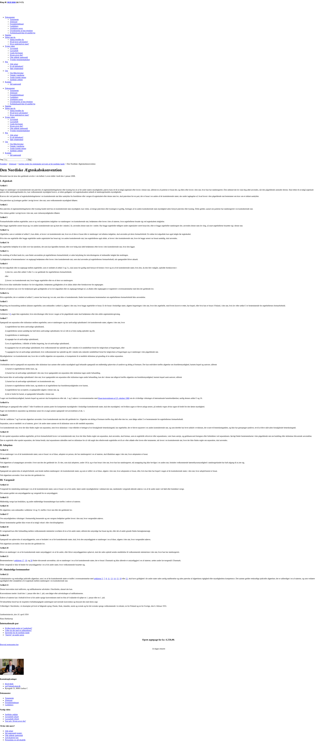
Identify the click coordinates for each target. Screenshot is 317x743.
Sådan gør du (10, 37)
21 (127, 579)
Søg (1, 159)
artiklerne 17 (19, 560)
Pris (6, 62)
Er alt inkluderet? (16, 66)
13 (112, 579)
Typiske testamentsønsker (20, 60)
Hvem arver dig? (16, 55)
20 (31, 560)
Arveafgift (14, 48)
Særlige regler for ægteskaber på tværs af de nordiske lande (41, 164)
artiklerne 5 (98, 579)
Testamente (14, 19)
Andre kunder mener (18, 77)
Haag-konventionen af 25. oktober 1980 (113, 398)
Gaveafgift (14, 51)
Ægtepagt (13, 22)
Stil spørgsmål (15, 84)
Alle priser (14, 64)
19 (26, 560)
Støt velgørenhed (16, 68)
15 (118, 579)
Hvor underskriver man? (19, 44)
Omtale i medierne (17, 75)
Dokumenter (10, 17)
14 (115, 579)
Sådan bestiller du (17, 39)
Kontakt (8, 82)
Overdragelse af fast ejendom (21, 31)
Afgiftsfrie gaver (16, 28)
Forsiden (3, 164)
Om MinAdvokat (16, 73)
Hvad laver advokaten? (19, 42)
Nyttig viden (10, 46)
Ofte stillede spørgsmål (19, 57)
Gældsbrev (14, 26)
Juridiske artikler (16, 80)
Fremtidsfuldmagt (17, 24)
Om (6, 71)
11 (109, 579)
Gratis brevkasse (16, 53)
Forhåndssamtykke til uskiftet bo (22, 33)
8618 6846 (11, 2)
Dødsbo (8, 35)
